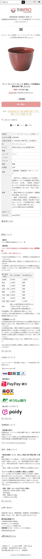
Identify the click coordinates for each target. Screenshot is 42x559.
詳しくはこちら (7, 351)
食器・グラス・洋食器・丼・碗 (21, 114)
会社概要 (4, 548)
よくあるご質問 (17, 546)
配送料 (11, 93)
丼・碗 (20, 111)
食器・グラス (34, 111)
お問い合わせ (28, 546)
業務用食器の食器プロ (25, 555)
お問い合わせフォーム (9, 536)
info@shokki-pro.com (8, 530)
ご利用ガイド (6, 546)
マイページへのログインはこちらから (14, 442)
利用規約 (25, 550)
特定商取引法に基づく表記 (17, 548)
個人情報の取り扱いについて (11, 550)
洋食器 (26, 111)
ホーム (4, 35)
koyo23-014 (12, 111)
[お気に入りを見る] (35, 2)
